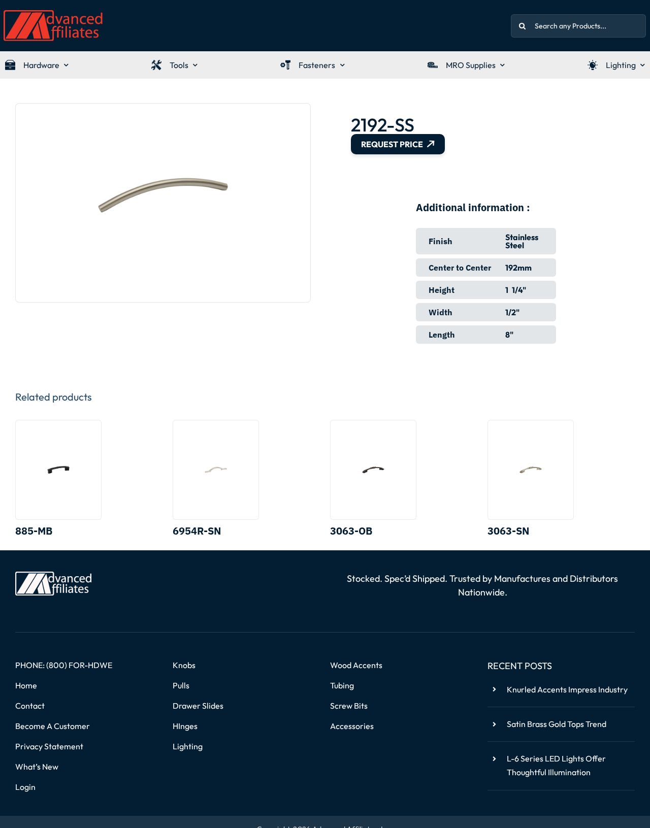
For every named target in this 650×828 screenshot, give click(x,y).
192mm (518, 267)
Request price (392, 144)
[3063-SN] (531, 470)
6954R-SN (197, 531)
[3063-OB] (373, 470)
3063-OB (351, 531)
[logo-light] (53, 576)
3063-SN (508, 531)
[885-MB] (58, 470)
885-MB (33, 531)
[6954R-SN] (216, 470)
